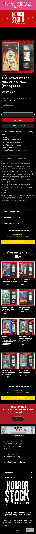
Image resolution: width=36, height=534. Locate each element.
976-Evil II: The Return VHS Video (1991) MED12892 (8, 372)
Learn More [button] (7, 525)
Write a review (18, 242)
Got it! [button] (18, 530)
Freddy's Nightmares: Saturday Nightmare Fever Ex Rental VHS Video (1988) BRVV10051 (9, 341)
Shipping (11, 95)
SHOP (18, 419)
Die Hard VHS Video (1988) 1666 (25, 280)
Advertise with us (18, 436)
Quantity (4, 104)
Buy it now (18, 120)
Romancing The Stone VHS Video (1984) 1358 (7, 309)
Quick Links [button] (9, 477)
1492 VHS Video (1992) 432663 (24, 308)
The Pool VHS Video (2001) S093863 (25, 371)
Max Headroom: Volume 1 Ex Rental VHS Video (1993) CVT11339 (25, 339)
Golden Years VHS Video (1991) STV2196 (9, 280)
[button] (2, 18)
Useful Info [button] (9, 472)
